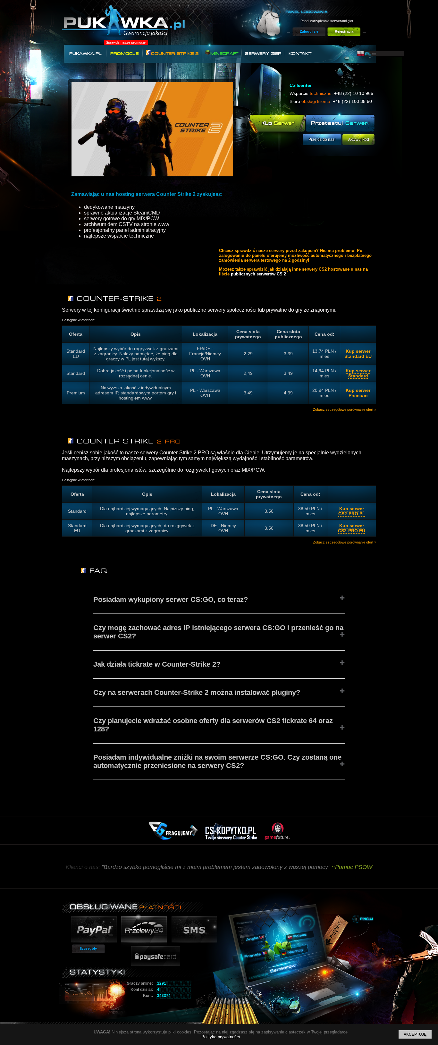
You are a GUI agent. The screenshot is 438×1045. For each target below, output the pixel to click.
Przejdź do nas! (321, 139)
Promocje (124, 53)
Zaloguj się (309, 31)
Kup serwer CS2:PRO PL (351, 511)
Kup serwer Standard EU (358, 354)
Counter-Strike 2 (174, 53)
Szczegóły (88, 948)
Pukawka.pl (85, 53)
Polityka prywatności (220, 1036)
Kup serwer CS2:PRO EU (351, 528)
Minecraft (224, 53)
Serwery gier (263, 53)
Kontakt (300, 53)
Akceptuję (415, 1034)
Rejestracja (344, 31)
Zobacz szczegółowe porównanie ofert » (344, 409)
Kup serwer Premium (358, 393)
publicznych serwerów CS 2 (258, 274)
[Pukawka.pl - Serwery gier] (123, 24)
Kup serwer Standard (358, 373)
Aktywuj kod (358, 139)
